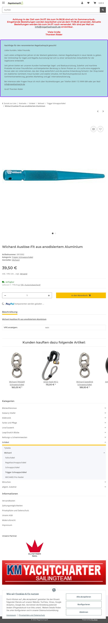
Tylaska (7, 448)
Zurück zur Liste (10, 103)
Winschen (6, 482)
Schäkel (5, 442)
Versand (23, 274)
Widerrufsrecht (9, 520)
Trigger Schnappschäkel (22, 257)
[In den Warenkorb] (4, 122)
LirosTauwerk (8, 427)
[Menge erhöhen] (49, 295)
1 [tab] (52, 233)
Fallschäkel (10, 457)
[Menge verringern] (5, 295)
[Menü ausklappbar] (3, 1)
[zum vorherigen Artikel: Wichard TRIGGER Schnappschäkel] (97, 111)
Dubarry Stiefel (8, 413)
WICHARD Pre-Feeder (14, 477)
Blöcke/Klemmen (9, 408)
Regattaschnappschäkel (15, 462)
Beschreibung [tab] (9, 312)
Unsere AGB (7, 515)
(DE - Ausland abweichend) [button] (30, 285)
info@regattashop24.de (48, 27)
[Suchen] (103, 10)
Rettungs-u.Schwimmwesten (14, 437)
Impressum (11, 615)
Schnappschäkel (12, 467)
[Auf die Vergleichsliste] (93, 129)
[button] (82, 3)
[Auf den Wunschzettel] (100, 129)
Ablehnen (83, 612)
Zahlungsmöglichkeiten (12, 505)
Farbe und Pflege (9, 422)
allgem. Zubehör (9, 487)
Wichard (8, 453)
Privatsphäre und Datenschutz (32, 615)
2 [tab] (55, 233)
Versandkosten (8, 500)
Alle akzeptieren (84, 597)
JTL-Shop (94, 620)
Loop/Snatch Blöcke (10, 432)
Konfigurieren (84, 604)
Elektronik (6, 418)
